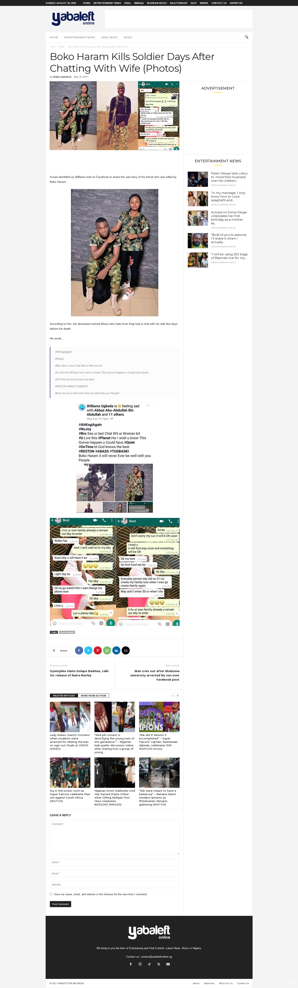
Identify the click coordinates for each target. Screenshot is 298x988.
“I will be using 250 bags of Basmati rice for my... (229, 256)
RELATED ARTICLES (64, 695)
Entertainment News (107, 2)
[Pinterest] (98, 650)
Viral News (109, 37)
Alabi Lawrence (62, 76)
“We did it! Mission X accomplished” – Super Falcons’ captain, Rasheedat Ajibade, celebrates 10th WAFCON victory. (158, 741)
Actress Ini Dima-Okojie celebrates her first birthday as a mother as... (229, 217)
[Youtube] (167, 964)
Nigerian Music (157, 2)
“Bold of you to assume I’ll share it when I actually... (229, 238)
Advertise (236, 2)
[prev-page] (173, 696)
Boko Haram (67, 632)
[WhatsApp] (107, 650)
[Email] (126, 650)
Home (86, 2)
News (128, 37)
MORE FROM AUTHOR (93, 695)
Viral (127, 2)
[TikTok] (149, 964)
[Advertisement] (179, 19)
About (196, 983)
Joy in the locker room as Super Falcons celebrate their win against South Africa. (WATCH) (70, 796)
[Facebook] (79, 650)
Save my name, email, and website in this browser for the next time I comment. (101, 894)
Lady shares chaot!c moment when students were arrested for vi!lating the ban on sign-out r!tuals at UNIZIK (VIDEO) (70, 741)
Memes (204, 2)
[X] (88, 650)
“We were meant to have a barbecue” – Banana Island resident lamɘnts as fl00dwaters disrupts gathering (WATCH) (157, 797)
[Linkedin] (116, 650)
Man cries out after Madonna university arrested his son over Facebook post (154, 675)
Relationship (178, 2)
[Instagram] (140, 964)
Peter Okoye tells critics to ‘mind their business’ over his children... (229, 177)
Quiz (194, 2)
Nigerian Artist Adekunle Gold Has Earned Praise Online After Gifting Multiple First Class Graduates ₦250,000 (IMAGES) (114, 797)
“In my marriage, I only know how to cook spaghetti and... (228, 196)
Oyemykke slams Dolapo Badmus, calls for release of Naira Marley (79, 673)
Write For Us (226, 983)
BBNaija (139, 2)
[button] (246, 37)
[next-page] (178, 696)
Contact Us (219, 2)
